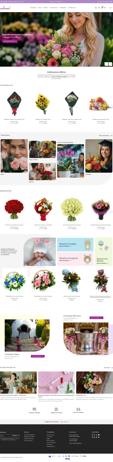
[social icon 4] (99, 435)
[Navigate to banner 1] (75, 244)
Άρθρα (48, 438)
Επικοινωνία (49, 436)
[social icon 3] (96, 435)
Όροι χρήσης (50, 444)
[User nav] (99, 7)
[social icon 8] (98, 437)
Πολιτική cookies (50, 440)
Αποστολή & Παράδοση (29, 434)
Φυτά (39, 7)
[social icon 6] (94, 437)
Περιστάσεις (63, 7)
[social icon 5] (92, 437)
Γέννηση (45, 7)
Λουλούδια (33, 7)
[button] (2, 92)
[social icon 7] (96, 437)
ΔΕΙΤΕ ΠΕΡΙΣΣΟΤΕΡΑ (9, 41)
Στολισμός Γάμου (12, 354)
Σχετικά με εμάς (50, 434)
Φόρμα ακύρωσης (51, 446)
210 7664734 (74, 439)
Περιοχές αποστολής (29, 438)
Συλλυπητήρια (53, 7)
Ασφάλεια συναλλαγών (29, 436)
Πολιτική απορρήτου (51, 442)
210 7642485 (74, 440)
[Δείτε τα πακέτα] (27, 334)
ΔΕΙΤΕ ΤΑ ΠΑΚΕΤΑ (37, 356)
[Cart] (102, 8)
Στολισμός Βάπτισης (72, 316)
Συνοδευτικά (71, 7)
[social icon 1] (92, 435)
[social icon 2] (94, 435)
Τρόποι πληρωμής (28, 440)
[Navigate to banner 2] (75, 259)
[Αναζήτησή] (96, 7)
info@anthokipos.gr (77, 443)
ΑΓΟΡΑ (13, 126)
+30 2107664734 (59, 1)
